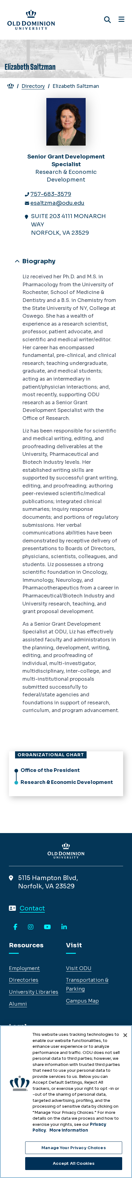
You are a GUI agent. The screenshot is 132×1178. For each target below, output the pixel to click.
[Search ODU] (107, 19)
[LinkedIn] (64, 927)
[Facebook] (15, 927)
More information (68, 1130)
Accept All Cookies (74, 1163)
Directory (33, 86)
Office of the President (50, 770)
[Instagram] (30, 927)
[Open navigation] (121, 19)
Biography (38, 261)
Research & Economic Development (67, 782)
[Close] (125, 1035)
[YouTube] (47, 927)
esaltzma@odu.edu (57, 203)
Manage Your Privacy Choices (73, 1147)
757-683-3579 (50, 194)
